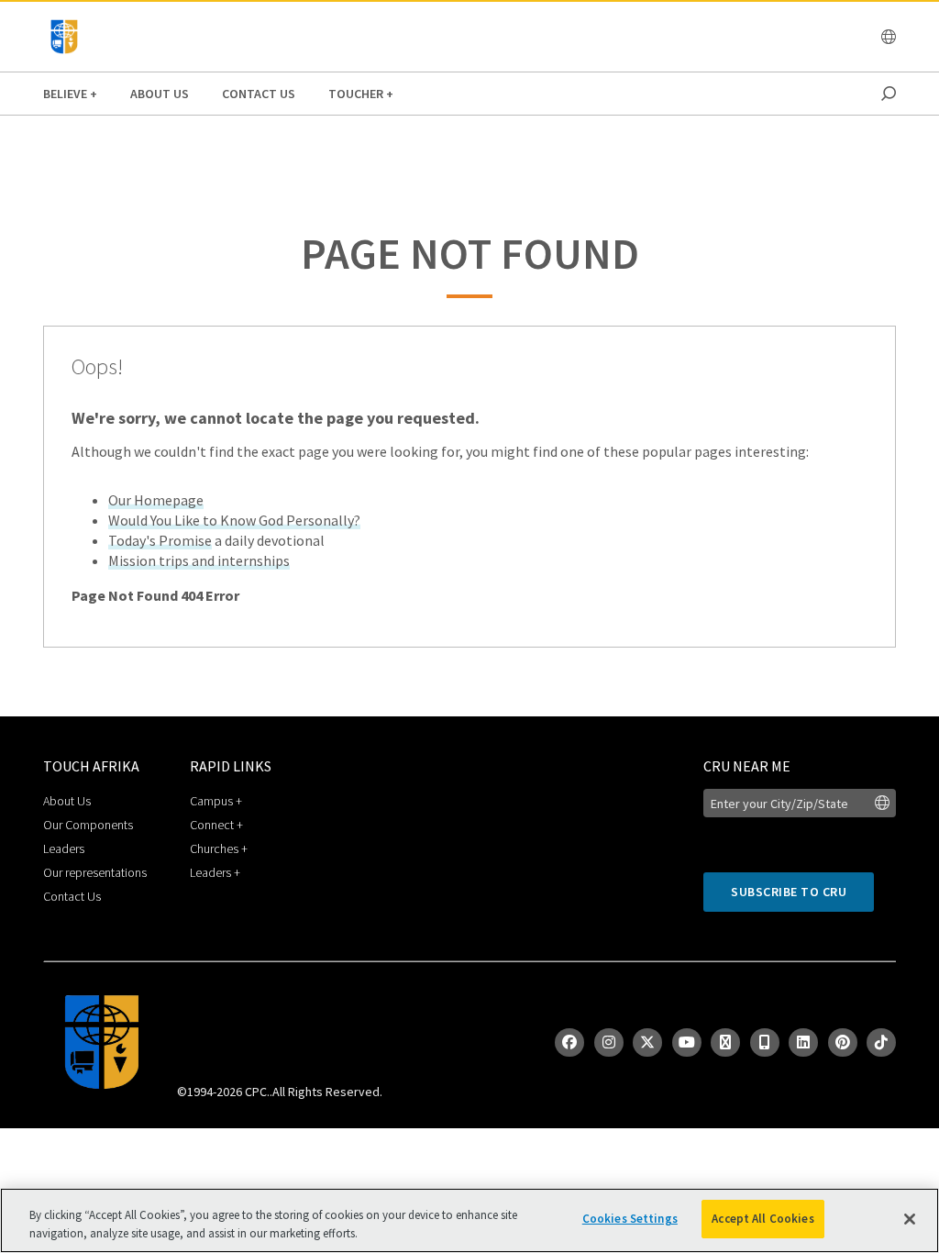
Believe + (70, 93)
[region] (469, 1220)
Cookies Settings (630, 1218)
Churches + (219, 848)
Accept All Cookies (762, 1218)
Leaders (63, 848)
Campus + (216, 801)
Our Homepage (156, 500)
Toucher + (360, 93)
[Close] (909, 1219)
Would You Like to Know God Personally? (234, 520)
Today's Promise (160, 540)
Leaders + (215, 872)
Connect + (216, 824)
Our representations (95, 872)
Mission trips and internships (199, 560)
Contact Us (258, 93)
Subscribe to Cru (788, 891)
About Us (159, 93)
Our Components (88, 824)
